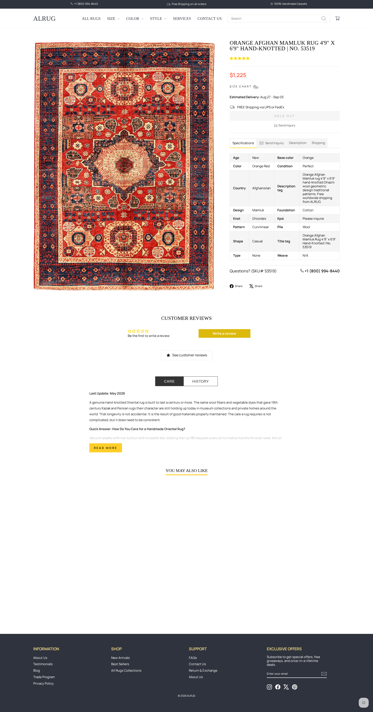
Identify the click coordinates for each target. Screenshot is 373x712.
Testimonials (43, 664)
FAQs (193, 657)
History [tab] (200, 381)
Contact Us (210, 18)
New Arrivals (120, 657)
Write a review (224, 333)
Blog (36, 670)
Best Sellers (120, 664)
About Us (40, 657)
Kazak (106, 408)
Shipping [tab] (318, 143)
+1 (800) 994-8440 (322, 270)
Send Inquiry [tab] (274, 143)
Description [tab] (298, 143)
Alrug (44, 18)
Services (182, 18)
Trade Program (44, 677)
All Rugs (91, 18)
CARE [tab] (169, 381)
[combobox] (279, 18)
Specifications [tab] (243, 143)
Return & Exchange (203, 670)
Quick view (69, 588)
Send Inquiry (286, 125)
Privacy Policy (43, 683)
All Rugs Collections (126, 670)
